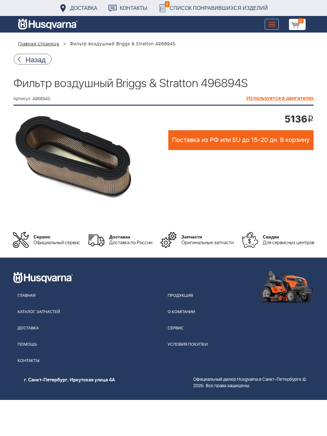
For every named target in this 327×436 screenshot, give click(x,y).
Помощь (27, 345)
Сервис (176, 328)
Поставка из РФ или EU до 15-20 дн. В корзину (240, 140)
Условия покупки (188, 345)
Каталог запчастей (39, 312)
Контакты (133, 7)
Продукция (180, 296)
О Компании (181, 312)
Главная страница (38, 44)
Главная (26, 296)
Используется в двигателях (280, 98)
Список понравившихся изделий (217, 6)
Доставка (83, 7)
